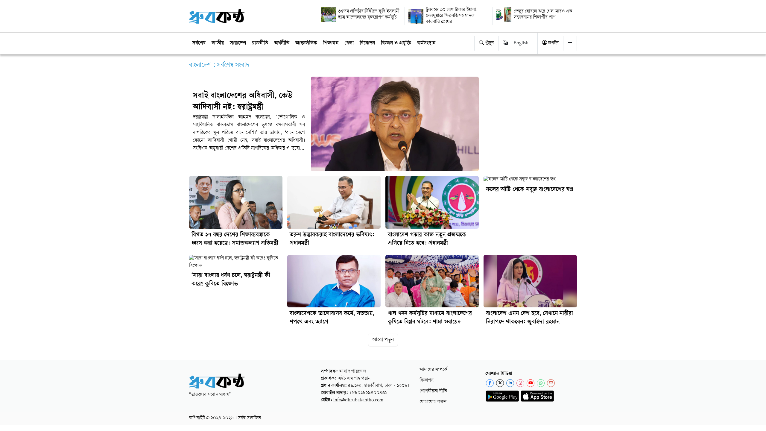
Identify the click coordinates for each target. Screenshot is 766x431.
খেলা (349, 43)
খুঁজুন (489, 43)
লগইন (553, 43)
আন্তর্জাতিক (306, 43)
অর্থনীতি (281, 43)
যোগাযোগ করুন (433, 402)
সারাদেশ (238, 43)
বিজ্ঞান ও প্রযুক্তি (396, 43)
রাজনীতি (260, 43)
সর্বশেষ (199, 43)
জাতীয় (218, 43)
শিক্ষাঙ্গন (330, 43)
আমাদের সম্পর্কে (433, 369)
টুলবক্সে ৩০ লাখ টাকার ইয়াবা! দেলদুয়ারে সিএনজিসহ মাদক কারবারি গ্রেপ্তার (452, 16)
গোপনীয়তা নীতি (433, 391)
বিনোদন (367, 43)
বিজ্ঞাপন (427, 380)
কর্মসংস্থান (426, 43)
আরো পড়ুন (383, 340)
